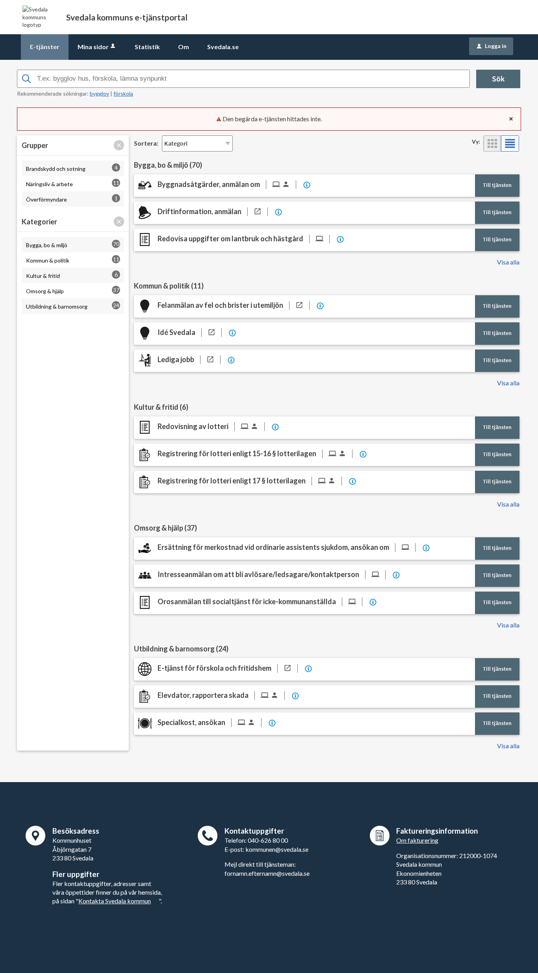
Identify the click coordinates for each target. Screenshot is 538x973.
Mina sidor (93, 46)
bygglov (99, 93)
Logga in (491, 46)
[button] (119, 145)
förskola (123, 93)
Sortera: (146, 143)
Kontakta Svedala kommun (114, 901)
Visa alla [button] (508, 262)
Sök (498, 78)
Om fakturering (417, 840)
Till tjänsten (497, 185)
